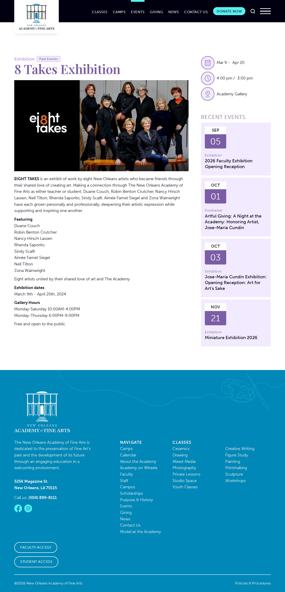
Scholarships (131, 493)
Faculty (126, 474)
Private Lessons (186, 474)
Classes (182, 442)
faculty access (35, 547)
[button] (265, 11)
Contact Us (196, 12)
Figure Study (236, 455)
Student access (36, 561)
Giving (156, 12)
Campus (127, 486)
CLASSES (100, 12)
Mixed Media (184, 461)
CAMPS (119, 12)
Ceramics (181, 448)
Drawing (180, 455)
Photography (184, 467)
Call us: (35, 497)
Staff (124, 480)
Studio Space (185, 480)
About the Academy (138, 461)
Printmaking (236, 467)
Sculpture (234, 474)
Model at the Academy (140, 531)
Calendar (128, 455)
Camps (126, 448)
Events (138, 12)
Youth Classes (185, 486)
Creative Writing (239, 448)
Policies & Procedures (253, 583)
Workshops (235, 480)
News (173, 12)
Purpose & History (136, 499)
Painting (232, 461)
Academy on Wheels (138, 467)
